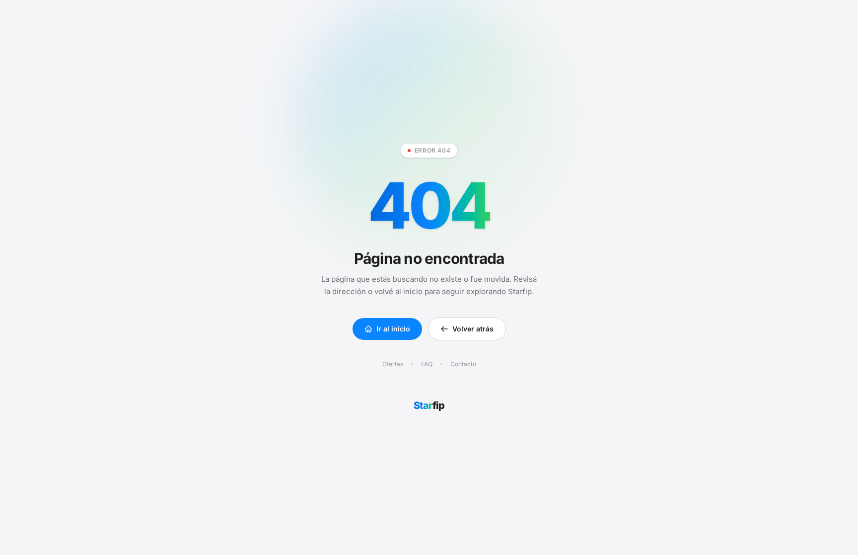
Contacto (463, 364)
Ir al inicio (393, 328)
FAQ (426, 364)
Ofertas (392, 364)
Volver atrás (473, 328)
